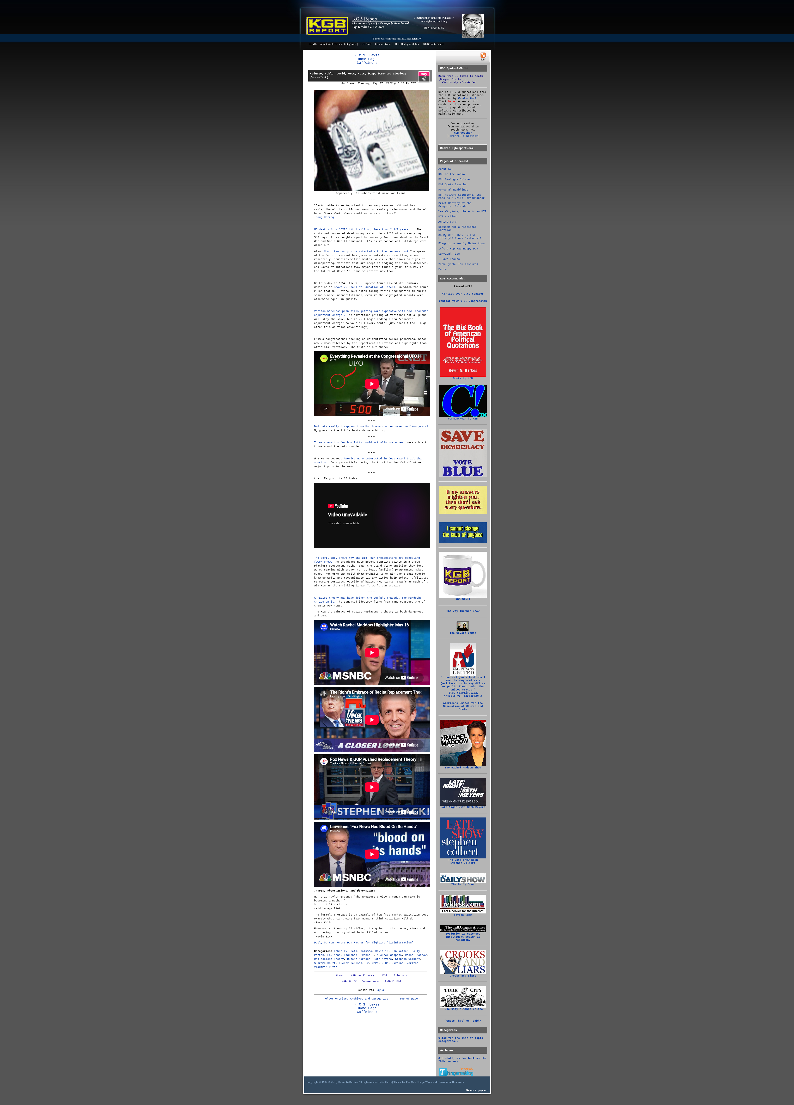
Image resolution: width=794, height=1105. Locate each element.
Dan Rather (400, 951)
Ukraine (397, 963)
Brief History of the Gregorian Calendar (454, 205)
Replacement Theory (329, 959)
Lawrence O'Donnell (359, 955)
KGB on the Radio (451, 174)
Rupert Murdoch (358, 959)
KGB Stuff (365, 44)
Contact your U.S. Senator (463, 293)
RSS (483, 56)
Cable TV (340, 951)
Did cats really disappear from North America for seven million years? (371, 426)
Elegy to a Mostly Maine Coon (461, 243)
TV (367, 963)
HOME (313, 44)
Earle (442, 269)
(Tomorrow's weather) (463, 136)
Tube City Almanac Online (463, 1009)
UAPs (375, 963)
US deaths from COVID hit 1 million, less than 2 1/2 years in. (364, 229)
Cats (353, 951)
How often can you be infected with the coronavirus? (366, 251)
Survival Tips (449, 253)
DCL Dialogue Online (407, 44)
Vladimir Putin (325, 967)
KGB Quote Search (433, 44)
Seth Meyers (383, 959)
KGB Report (365, 19)
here (451, 101)
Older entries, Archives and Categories (356, 998)
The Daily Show (463, 884)
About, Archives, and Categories (338, 44)
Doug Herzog (325, 217)
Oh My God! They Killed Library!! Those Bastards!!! (460, 237)
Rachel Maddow (416, 955)
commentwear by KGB (463, 418)
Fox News (334, 955)
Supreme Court (325, 963)
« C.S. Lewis (367, 55)
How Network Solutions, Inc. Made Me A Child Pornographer (461, 196)
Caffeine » (367, 63)
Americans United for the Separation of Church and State (463, 706)
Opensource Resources (451, 1082)
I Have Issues (449, 259)
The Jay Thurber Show (463, 611)
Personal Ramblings (453, 189)
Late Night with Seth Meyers (463, 807)
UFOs (385, 963)
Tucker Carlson (350, 963)
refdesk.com (463, 915)
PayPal (381, 990)
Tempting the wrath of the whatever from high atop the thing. (433, 19)
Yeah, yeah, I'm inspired (458, 264)
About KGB (445, 169)
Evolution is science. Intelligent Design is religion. (463, 937)
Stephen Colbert (407, 959)
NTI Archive (447, 216)
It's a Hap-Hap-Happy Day (458, 248)
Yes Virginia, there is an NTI (462, 211)
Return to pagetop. (477, 1090)
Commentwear (383, 44)
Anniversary (447, 221)
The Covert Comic (463, 633)
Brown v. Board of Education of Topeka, (365, 287)
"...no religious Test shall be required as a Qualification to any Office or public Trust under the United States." (463, 687)
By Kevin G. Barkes (368, 27)
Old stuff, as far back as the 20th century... (462, 1060)
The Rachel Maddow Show (463, 767)
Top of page (409, 998)
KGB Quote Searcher (453, 184)
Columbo (366, 951)
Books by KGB (463, 378)
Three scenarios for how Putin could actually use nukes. (359, 442)
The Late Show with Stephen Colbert (463, 861)
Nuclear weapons (389, 955)
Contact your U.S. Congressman (463, 301)
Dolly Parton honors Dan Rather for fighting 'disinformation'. (364, 942)
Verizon (412, 963)
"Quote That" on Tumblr (463, 1020)
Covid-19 (382, 951)
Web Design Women (422, 1082)
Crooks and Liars (463, 975)
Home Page (367, 59)
